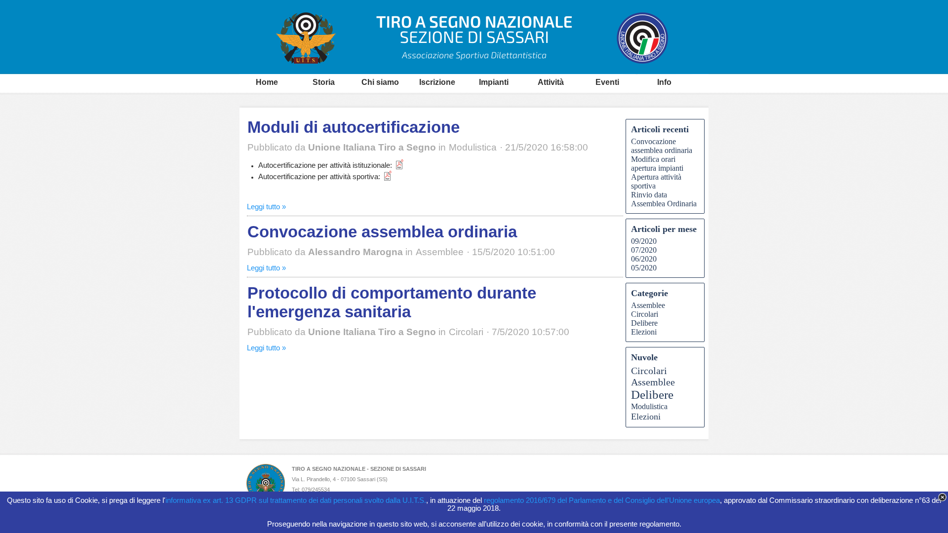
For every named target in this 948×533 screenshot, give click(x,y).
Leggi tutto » (266, 207)
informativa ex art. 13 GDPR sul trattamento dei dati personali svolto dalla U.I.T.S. (295, 500)
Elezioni (644, 332)
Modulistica (649, 406)
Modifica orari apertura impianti (657, 163)
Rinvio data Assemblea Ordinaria (664, 199)
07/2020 (644, 250)
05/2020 (644, 268)
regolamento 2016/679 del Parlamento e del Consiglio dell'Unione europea (602, 500)
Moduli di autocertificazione (353, 127)
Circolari (644, 314)
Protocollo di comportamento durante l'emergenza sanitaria (391, 302)
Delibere (644, 323)
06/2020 (644, 259)
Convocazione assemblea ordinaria (382, 232)
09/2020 (644, 241)
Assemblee (648, 305)
